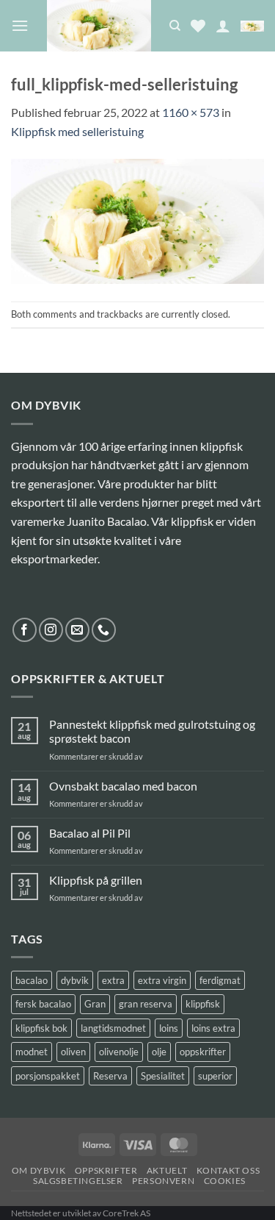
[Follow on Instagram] (51, 630)
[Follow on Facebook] (24, 630)
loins (168, 1028)
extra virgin (162, 980)
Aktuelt (167, 1170)
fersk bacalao (43, 1004)
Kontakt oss (228, 1170)
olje (159, 1051)
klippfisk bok (41, 1028)
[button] (20, 25)
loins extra (213, 1028)
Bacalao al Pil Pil (90, 833)
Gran (95, 1004)
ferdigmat (220, 980)
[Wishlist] (198, 26)
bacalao (31, 980)
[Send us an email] (77, 630)
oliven (73, 1051)
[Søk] (174, 26)
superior (215, 1076)
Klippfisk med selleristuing (77, 131)
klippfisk (203, 1004)
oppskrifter (203, 1051)
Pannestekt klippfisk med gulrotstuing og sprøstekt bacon (152, 731)
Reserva (110, 1076)
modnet (31, 1051)
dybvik (75, 980)
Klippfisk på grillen (95, 880)
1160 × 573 (190, 112)
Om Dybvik (39, 1170)
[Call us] (104, 630)
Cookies (225, 1180)
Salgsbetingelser (78, 1180)
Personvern (163, 1180)
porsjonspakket (47, 1076)
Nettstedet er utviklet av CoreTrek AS (80, 1213)
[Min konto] (223, 26)
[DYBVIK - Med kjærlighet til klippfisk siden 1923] (99, 25)
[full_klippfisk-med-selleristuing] (137, 219)
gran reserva (145, 1004)
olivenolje (119, 1051)
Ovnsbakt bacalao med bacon (123, 786)
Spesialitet (163, 1076)
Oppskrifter (106, 1170)
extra (113, 980)
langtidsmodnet (113, 1028)
